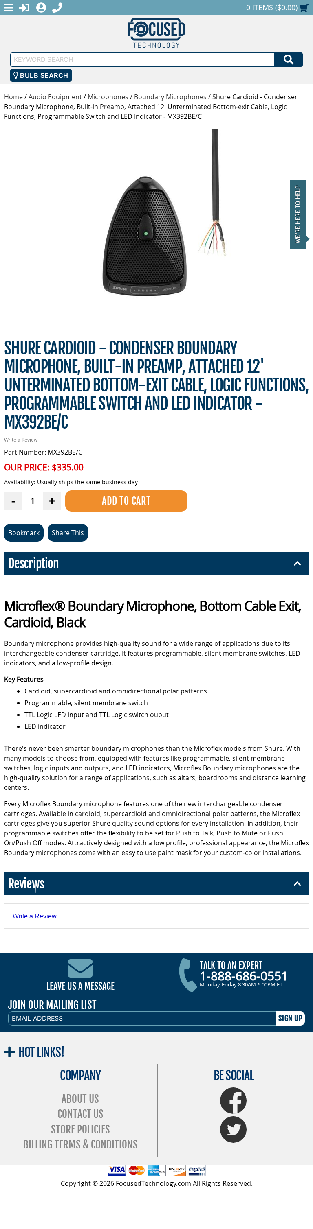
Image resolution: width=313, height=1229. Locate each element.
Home (13, 96)
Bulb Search (43, 75)
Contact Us (80, 1114)
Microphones (108, 96)
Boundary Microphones (170, 96)
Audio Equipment (55, 96)
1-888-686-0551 (244, 976)
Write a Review (20, 439)
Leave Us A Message (80, 986)
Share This (68, 532)
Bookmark (24, 532)
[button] (300, 214)
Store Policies (80, 1129)
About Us (80, 1099)
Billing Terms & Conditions (80, 1144)
